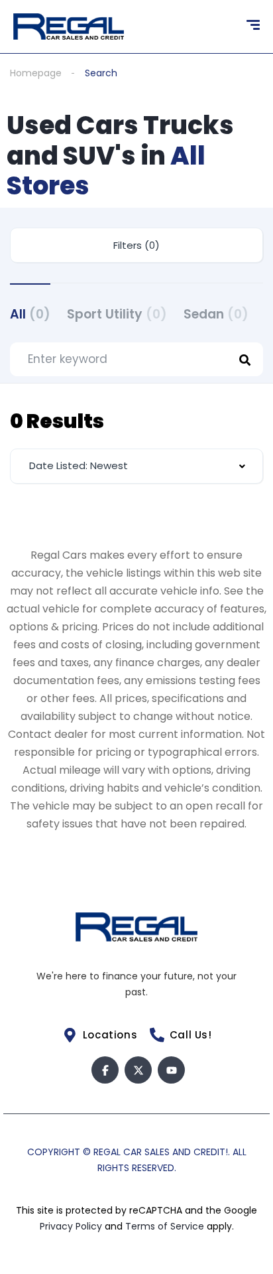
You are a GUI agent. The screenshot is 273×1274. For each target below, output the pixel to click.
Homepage (36, 73)
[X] (138, 1070)
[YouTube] (171, 1070)
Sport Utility (117, 314)
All (30, 314)
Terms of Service (166, 1226)
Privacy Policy (72, 1226)
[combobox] (136, 466)
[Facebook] (105, 1070)
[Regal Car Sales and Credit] (68, 26)
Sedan (216, 314)
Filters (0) (136, 245)
